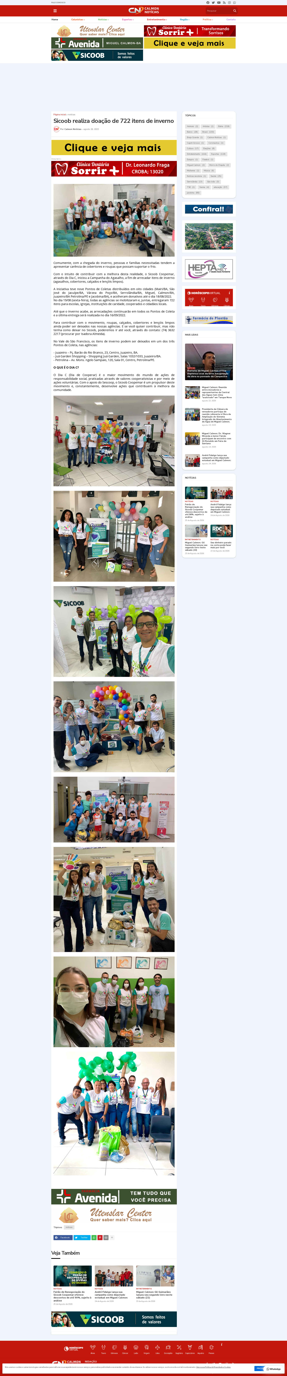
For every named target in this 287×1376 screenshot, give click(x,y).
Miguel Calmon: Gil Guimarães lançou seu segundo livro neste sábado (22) (154, 1295)
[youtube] (219, 2)
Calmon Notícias (216, 137)
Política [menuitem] (207, 19)
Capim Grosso (195, 143)
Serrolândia (194, 181)
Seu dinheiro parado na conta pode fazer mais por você (220, 545)
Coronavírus (216, 143)
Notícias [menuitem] (102, 19)
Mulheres (193, 170)
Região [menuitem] (184, 19)
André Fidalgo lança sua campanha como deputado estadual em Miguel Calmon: (111, 1295)
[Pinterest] (100, 1237)
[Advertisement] (143, 86)
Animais (192, 126)
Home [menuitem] (55, 19)
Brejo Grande (195, 137)
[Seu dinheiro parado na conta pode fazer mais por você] (221, 531)
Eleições (209, 148)
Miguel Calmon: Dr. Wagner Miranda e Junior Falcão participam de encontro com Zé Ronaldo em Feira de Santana (216, 438)
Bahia (223, 126)
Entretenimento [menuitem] (156, 19)
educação (220, 187)
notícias (71, 115)
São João (213, 181)
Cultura (193, 148)
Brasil (208, 132)
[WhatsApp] (94, 1237)
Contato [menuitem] (231, 19)
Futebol (208, 159)
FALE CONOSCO (58, 2)
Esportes (218, 154)
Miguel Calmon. (196, 165)
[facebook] (207, 2)
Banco (192, 132)
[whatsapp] (234, 2)
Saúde (216, 176)
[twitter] (213, 2)
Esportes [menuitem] (127, 19)
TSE (191, 187)
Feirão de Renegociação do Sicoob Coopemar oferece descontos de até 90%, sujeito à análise (72, 1296)
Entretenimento (196, 154)
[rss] (224, 2)
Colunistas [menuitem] (77, 19)
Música (209, 170)
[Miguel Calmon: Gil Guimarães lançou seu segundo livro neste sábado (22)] (155, 1276)
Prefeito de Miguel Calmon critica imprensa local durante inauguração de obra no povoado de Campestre (207, 373)
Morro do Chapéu (219, 165)
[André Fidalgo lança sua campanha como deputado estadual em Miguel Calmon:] (114, 1276)
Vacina (204, 187)
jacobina (193, 192)
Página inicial (60, 115)
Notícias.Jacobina (196, 176)
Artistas (208, 126)
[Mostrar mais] (112, 1237)
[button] (55, 10)
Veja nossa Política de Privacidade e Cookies (213, 1367)
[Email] (106, 1237)
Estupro (192, 159)
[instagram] (229, 2)
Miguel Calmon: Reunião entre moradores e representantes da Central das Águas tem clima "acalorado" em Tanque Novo (217, 392)
